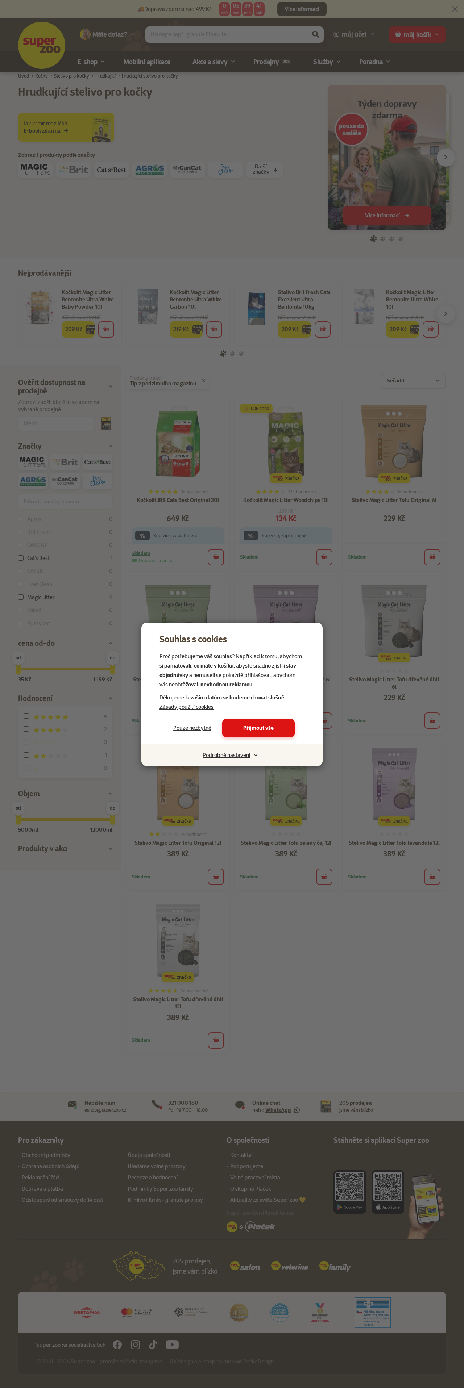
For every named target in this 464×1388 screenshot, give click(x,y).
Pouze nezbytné (192, 728)
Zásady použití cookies (187, 707)
